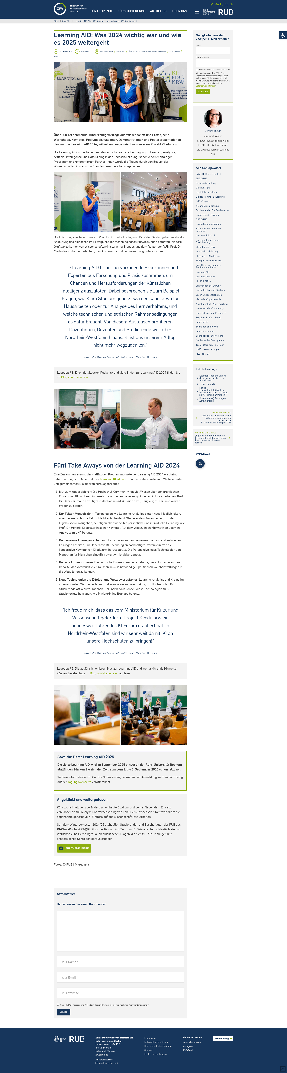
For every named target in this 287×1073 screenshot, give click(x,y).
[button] (283, 35)
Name (198, 45)
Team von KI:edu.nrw (113, 479)
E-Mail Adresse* (203, 57)
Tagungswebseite (79, 782)
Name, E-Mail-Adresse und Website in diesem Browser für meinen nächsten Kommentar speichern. (104, 1004)
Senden (64, 1011)
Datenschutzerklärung (205, 85)
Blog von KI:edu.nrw (74, 377)
